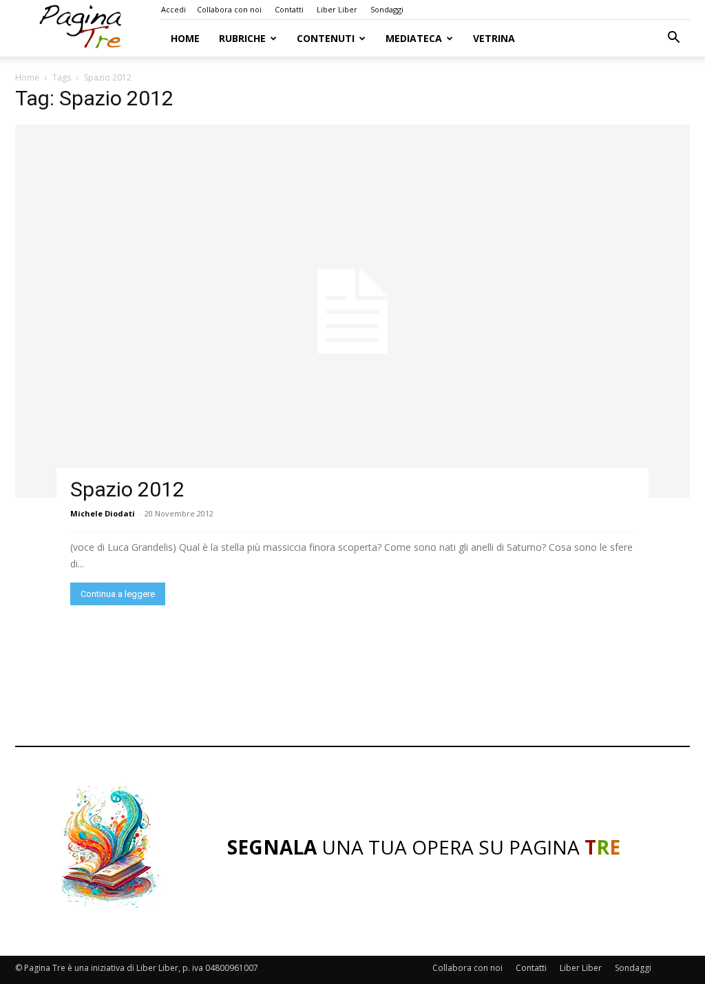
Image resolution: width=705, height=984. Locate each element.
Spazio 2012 (127, 489)
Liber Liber (337, 9)
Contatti (289, 9)
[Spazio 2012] (352, 311)
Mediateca (414, 38)
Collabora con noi (229, 9)
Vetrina (494, 38)
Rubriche (242, 38)
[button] (673, 38)
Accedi (173, 9)
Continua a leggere (118, 594)
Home (185, 38)
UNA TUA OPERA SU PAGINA (423, 847)
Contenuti (326, 38)
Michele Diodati (102, 513)
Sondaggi (386, 9)
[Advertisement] (352, 679)
